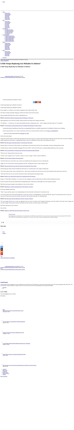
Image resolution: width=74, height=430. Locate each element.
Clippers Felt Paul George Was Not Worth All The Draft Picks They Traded (20, 166)
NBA (4, 12)
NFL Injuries (7, 23)
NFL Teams (7, 26)
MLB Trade (7, 47)
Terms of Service (6, 373)
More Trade (7, 55)
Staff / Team (5, 370)
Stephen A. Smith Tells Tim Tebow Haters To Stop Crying (17, 210)
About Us (4, 369)
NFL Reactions (8, 22)
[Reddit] (38, 102)
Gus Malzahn (12, 257)
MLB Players (7, 49)
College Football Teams (9, 40)
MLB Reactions (8, 44)
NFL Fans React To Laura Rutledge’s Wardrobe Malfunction (14, 321)
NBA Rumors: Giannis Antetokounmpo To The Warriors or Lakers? (19, 186)
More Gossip (7, 51)
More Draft (7, 54)
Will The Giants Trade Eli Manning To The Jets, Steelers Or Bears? (19, 198)
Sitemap (4, 374)
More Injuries (7, 53)
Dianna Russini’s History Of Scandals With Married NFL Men (14, 354)
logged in (7, 293)
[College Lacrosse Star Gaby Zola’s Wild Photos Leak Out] (9, 331)
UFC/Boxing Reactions (9, 30)
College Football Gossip (9, 35)
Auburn (2, 257)
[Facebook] (34, 102)
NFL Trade (7, 25)
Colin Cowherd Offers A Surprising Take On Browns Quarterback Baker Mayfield (22, 150)
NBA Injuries (7, 15)
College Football (6, 34)
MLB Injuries (7, 45)
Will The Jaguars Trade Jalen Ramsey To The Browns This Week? (18, 142)
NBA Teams (7, 18)
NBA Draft (7, 16)
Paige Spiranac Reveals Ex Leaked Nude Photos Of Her (13, 310)
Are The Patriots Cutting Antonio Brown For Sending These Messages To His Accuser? (23, 125)
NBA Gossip (7, 13)
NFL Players (7, 27)
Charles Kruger (8, 76)
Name (8, 417)
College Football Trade (9, 39)
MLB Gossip (7, 43)
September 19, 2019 (24, 133)
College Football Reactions (10, 36)
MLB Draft (7, 46)
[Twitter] (3, 222)
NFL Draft (7, 24)
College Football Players (9, 41)
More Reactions (8, 52)
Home (1, 59)
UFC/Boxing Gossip (9, 29)
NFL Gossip (7, 21)
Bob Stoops (6, 257)
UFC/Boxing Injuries (9, 31)
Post (4, 231)
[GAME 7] (5, 8)
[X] (36, 102)
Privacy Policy (5, 372)
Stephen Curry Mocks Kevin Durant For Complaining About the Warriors (20, 176)
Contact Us (5, 371)
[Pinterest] (40, 102)
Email (16, 417)
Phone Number (25, 417)
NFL (4, 20)
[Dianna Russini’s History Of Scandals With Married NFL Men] (9, 353)
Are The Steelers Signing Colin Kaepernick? (14, 158)
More (4, 50)
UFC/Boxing (5, 28)
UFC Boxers (7, 33)
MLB (4, 42)
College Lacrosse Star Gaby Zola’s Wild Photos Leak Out (13, 332)
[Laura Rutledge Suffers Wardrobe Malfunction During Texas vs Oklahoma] (9, 342)
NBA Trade (7, 17)
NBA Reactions (8, 14)
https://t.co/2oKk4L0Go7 (53, 130)
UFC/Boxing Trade (8, 32)
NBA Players (7, 19)
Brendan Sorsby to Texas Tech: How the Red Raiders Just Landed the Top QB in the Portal (19, 365)
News (8, 60)
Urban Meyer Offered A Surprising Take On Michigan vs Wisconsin (19, 117)
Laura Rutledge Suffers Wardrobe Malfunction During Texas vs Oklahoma (16, 343)
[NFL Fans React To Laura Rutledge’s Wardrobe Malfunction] (9, 320)
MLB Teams (7, 48)
